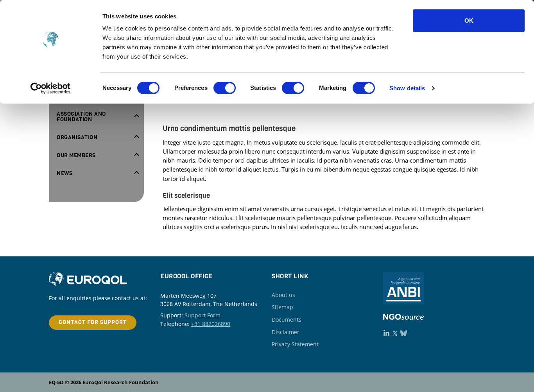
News (64, 173)
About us (283, 295)
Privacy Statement (295, 344)
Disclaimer (285, 332)
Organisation (77, 137)
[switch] (224, 88)
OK (468, 20)
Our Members (76, 155)
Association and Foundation (81, 116)
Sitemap (282, 307)
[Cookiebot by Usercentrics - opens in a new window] (50, 88)
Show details (407, 88)
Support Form (202, 315)
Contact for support (93, 322)
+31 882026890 (210, 324)
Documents (286, 319)
